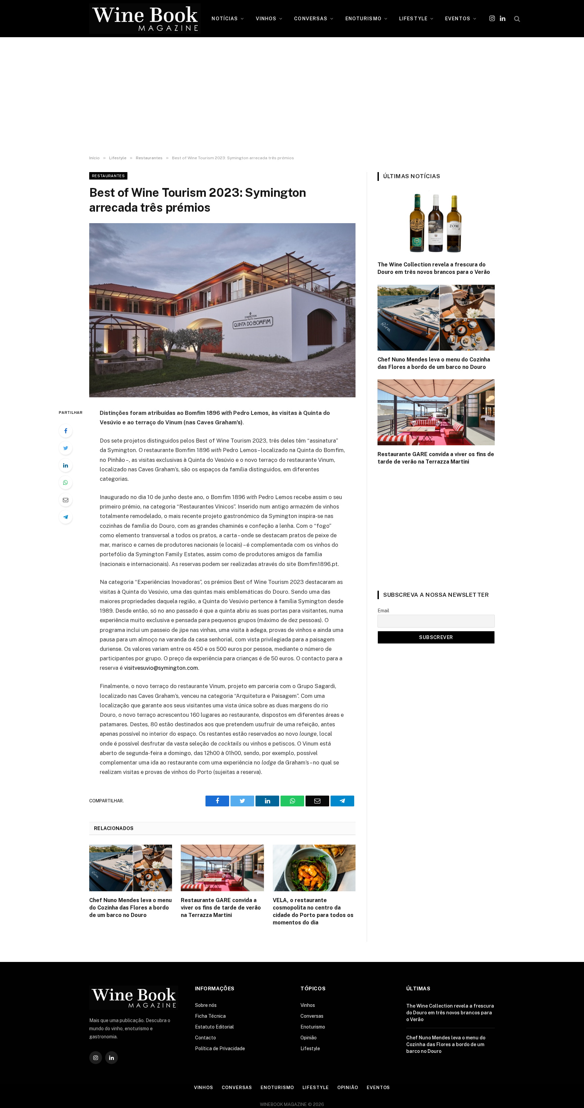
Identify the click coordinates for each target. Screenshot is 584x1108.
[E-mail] (65, 499)
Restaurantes (108, 176)
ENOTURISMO (363, 18)
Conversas (311, 1016)
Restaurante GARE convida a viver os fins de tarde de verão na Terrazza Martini (221, 907)
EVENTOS (457, 18)
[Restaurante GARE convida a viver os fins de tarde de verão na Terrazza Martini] (222, 868)
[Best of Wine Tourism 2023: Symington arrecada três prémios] (222, 310)
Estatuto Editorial (214, 1027)
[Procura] (516, 18)
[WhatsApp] (65, 482)
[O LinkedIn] (65, 465)
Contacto (205, 1037)
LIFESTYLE (413, 18)
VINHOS (266, 18)
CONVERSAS (310, 18)
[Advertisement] (292, 96)
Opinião (308, 1037)
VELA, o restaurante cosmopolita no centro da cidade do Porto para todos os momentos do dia (313, 911)
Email (383, 610)
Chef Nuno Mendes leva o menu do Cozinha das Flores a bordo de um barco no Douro (130, 907)
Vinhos (307, 1005)
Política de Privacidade (220, 1048)
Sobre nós (206, 1005)
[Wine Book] (145, 18)
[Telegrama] (65, 517)
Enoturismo (312, 1027)
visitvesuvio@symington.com (161, 667)
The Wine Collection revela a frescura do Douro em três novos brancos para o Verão (434, 268)
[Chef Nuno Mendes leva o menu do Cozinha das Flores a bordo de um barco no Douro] (130, 868)
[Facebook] (65, 431)
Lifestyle (310, 1048)
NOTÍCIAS (225, 18)
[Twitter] (65, 448)
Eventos (378, 1087)
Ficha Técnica (210, 1016)
